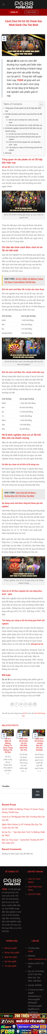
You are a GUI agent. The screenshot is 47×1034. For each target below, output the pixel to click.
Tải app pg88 (10, 966)
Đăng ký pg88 (11, 948)
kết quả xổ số (37, 644)
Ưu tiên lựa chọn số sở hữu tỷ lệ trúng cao (23, 134)
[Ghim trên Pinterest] (30, 704)
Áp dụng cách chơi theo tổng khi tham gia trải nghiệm (25, 138)
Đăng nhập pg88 (12, 952)
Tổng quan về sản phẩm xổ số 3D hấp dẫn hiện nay (23, 109)
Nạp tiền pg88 (11, 957)
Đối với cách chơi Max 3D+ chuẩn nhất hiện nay (25, 125)
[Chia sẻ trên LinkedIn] (35, 704)
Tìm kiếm (5, 786)
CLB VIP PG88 (34, 894)
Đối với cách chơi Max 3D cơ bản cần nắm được (23, 121)
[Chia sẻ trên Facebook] (17, 704)
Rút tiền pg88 (10, 961)
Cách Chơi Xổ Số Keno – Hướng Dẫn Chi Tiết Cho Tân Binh (39, 744)
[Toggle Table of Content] (39, 104)
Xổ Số (25, 713)
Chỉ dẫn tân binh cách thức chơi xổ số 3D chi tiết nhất (23, 115)
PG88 (4, 889)
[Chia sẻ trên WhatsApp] (12, 704)
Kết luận (8, 153)
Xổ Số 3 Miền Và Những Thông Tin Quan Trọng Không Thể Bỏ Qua (8, 745)
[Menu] (3, 4)
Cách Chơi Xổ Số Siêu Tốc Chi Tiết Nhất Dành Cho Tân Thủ (23, 744)
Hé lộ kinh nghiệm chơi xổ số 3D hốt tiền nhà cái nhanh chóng (23, 129)
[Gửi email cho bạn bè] (26, 704)
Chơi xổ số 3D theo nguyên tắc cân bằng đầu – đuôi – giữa (25, 143)
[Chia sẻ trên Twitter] (21, 704)
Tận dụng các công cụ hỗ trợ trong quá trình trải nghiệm (25, 149)
